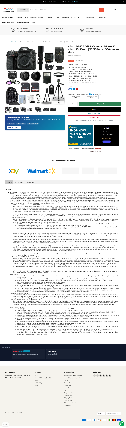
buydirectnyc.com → (52, 356)
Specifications (30, 182)
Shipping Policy (68, 398)
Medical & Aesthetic (22, 22)
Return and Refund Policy (71, 403)
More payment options (94, 113)
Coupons (37, 380)
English (100, 414)
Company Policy (68, 393)
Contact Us (67, 390)
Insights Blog (38, 383)
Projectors (50, 17)
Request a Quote (94, 117)
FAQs (36, 375)
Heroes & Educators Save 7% (34, 17)
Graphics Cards (102, 17)
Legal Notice (67, 405)
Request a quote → (14, 127)
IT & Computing (89, 17)
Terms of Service (68, 400)
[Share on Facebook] (69, 89)
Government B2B (7, 17)
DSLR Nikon (14, 42)
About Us (66, 388)
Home (7, 42)
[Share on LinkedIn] (74, 89)
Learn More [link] (98, 94)
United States (112, 414)
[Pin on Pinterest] (77, 89)
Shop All (19, 17)
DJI (58, 17)
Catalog (66, 380)
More (33, 22)
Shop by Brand (68, 383)
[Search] (101, 10)
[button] (94, 151)
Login (114, 9)
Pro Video (77, 17)
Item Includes (19, 182)
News (36, 385)
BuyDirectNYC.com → (75, 1)
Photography (66, 17)
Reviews (37, 388)
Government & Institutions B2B (73, 375)
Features (9, 182)
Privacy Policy (68, 395)
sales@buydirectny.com (93, 31)
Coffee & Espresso (8, 22)
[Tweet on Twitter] (71, 89)
